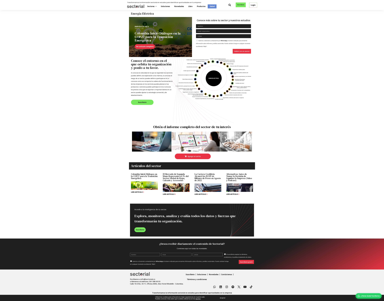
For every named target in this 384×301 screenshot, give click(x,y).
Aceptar (222, 298)
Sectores (150, 6)
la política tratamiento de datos (242, 257)
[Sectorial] (135, 6)
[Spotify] (233, 287)
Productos (201, 6)
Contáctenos (226, 274)
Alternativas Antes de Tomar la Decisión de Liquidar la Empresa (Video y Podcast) (239, 177)
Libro (190, 6)
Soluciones (165, 6)
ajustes (198, 299)
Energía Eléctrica (142, 26)
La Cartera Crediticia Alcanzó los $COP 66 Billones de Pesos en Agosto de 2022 (207, 177)
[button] (230, 5)
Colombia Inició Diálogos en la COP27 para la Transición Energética (144, 176)
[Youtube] (245, 287)
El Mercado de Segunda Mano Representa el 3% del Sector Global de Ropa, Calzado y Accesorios (176, 177)
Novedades (179, 6)
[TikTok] (251, 287)
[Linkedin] (221, 287)
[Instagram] (227, 287)
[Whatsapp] (214, 287)
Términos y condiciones (197, 279)
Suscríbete (190, 274)
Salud (212, 6)
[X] (239, 287)
